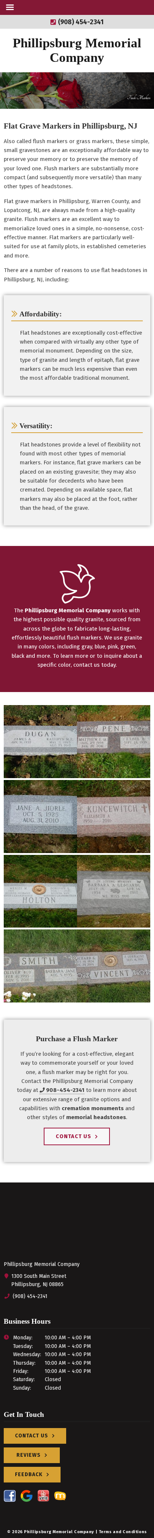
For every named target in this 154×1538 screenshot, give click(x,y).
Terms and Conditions (123, 1531)
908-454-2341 (65, 1090)
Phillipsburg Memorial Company (77, 50)
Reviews (28, 1455)
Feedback (29, 1474)
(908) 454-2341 (80, 22)
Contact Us (73, 1136)
